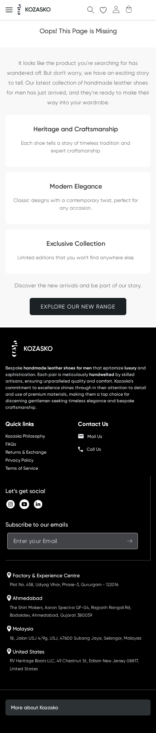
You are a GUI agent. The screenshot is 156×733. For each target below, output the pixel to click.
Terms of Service (21, 468)
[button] (9, 10)
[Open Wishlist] (103, 10)
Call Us (94, 449)
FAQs (10, 444)
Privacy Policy (19, 460)
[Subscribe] (130, 541)
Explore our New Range (78, 306)
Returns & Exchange (25, 452)
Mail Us (94, 436)
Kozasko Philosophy (25, 436)
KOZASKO (38, 349)
